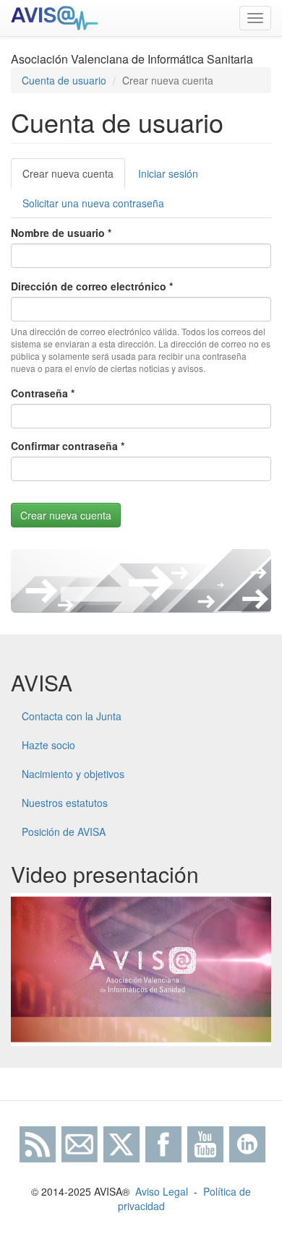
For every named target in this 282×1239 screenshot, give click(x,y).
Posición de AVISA (64, 831)
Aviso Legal (161, 1191)
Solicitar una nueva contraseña (93, 203)
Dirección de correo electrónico (92, 286)
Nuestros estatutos (65, 802)
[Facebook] (163, 1143)
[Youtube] (205, 1143)
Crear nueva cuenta (73, 177)
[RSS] (36, 1143)
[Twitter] (121, 1143)
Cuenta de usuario (64, 80)
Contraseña (42, 393)
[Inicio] (54, 18)
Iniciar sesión (168, 173)
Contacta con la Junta (71, 716)
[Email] (79, 1143)
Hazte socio (48, 745)
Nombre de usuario (61, 232)
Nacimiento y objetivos (73, 774)
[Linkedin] (247, 1143)
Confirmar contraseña (67, 446)
